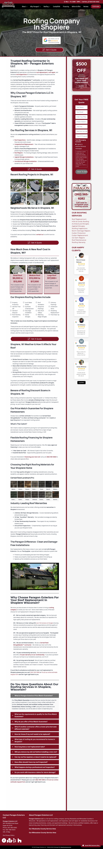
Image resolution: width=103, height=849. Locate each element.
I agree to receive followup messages (80, 146)
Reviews (85, 6)
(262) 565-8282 (34, 672)
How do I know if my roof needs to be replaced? (32, 734)
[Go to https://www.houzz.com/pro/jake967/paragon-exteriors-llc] (19, 840)
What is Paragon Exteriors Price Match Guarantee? (34, 695)
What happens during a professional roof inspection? (35, 767)
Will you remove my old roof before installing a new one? (36, 752)
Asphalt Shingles (78, 226)
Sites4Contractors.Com (65, 847)
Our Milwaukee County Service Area (42, 832)
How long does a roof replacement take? (30, 747)
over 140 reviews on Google (44, 623)
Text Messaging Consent (80, 141)
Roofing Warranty (78, 242)
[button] (35, 695)
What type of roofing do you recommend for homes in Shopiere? (35, 740)
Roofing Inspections (79, 228)
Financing (66, 6)
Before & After (76, 6)
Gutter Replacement (80, 235)
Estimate (95, 6)
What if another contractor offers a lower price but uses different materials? (36, 728)
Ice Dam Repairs (78, 238)
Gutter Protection (79, 233)
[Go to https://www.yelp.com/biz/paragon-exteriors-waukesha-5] (14, 840)
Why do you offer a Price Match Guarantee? (31, 722)
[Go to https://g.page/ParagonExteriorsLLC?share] (9, 840)
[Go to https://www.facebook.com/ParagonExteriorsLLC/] (4, 840)
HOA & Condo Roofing (80, 221)
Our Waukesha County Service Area (42, 829)
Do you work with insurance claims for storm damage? (35, 772)
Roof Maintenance (79, 240)
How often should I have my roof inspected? (31, 762)
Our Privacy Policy (8, 835)
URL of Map (6, 832)
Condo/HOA (56, 6)
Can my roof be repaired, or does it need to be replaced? (35, 757)
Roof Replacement (79, 219)
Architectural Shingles (80, 224)
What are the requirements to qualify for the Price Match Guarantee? (36, 715)
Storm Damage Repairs (81, 231)
